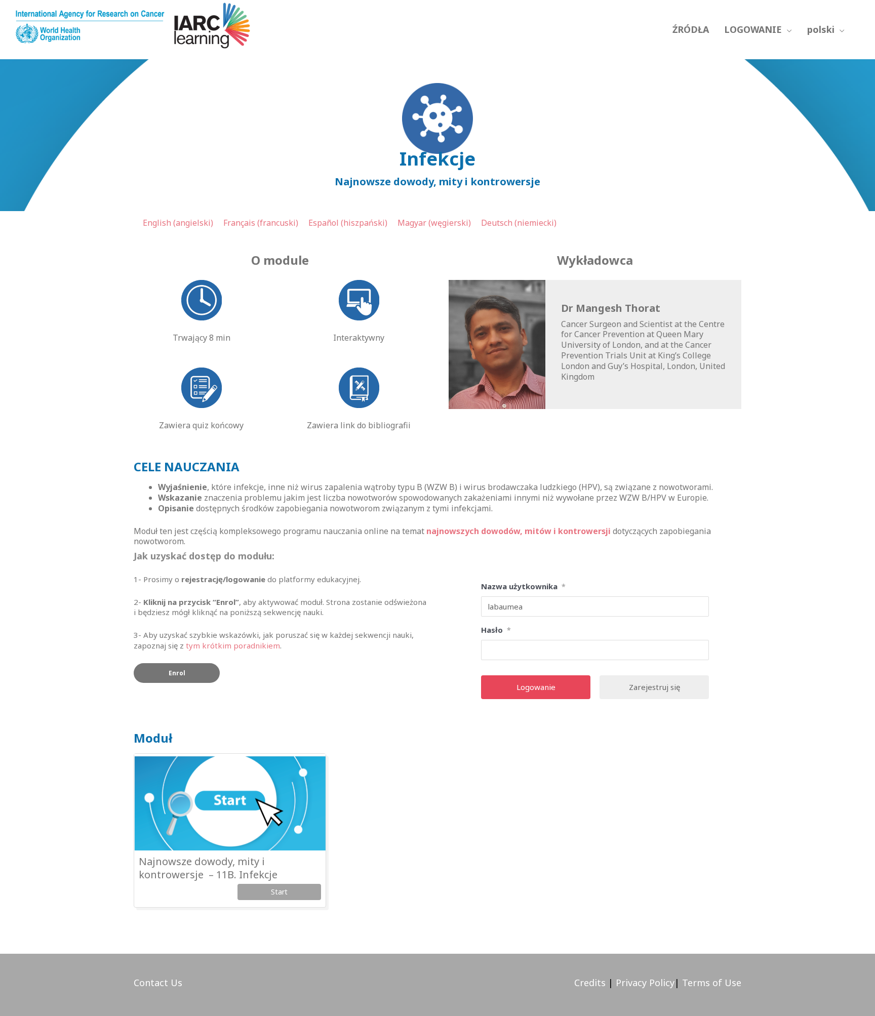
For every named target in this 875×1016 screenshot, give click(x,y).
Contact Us (158, 983)
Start (279, 892)
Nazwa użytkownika (523, 586)
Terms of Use (711, 983)
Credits (590, 983)
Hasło (496, 630)
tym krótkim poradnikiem (233, 645)
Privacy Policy (643, 983)
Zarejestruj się (654, 687)
